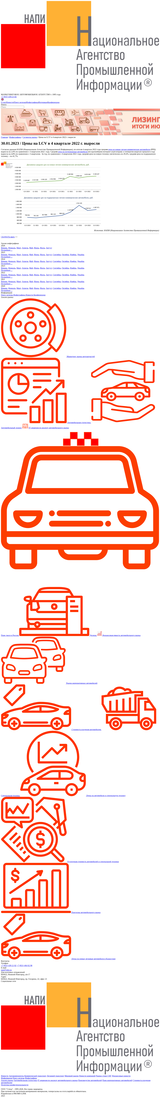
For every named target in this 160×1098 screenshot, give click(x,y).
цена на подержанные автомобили (73, 152)
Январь (4, 248)
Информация (6, 1078)
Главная (4, 137)
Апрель (25, 248)
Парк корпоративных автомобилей (117, 1080)
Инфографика (32, 102)
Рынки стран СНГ (104, 1076)
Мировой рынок (72, 1076)
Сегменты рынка (30, 137)
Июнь (36, 248)
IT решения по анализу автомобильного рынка (58, 1080)
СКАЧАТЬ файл (8, 237)
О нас (3, 102)
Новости (10, 102)
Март (18, 248)
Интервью (42, 102)
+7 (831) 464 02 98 (24, 965)
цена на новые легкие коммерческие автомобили (129, 149)
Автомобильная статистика (25, 1080)
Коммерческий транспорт (35, 1076)
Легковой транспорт (55, 1076)
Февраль (12, 248)
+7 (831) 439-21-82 (9, 97)
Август (49, 248)
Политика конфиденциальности (14, 1085)
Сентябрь (57, 255)
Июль (42, 248)
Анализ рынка (7, 1080)
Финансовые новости (121, 1076)
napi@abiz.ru (6, 970)
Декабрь (80, 255)
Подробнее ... (6, 250)
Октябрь (65, 255)
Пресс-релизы (20, 102)
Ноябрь (73, 255)
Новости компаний (87, 1076)
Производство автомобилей (90, 1080)
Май (31, 248)
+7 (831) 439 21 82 (8, 965)
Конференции (54, 102)
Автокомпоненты (16, 1076)
